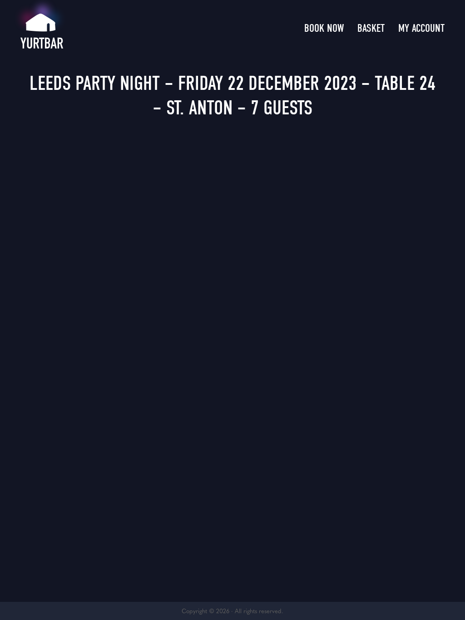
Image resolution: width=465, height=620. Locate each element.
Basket (371, 28)
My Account (421, 28)
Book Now (324, 28)
